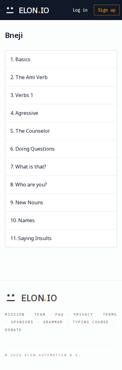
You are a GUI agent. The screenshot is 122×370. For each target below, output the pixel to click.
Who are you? (31, 184)
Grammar (53, 322)
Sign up (106, 10)
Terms (110, 314)
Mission (15, 314)
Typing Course (91, 322)
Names (26, 220)
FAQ (59, 314)
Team (40, 314)
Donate (13, 330)
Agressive (26, 113)
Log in (80, 10)
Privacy (83, 314)
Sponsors (22, 322)
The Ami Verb (31, 77)
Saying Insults (35, 238)
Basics (22, 59)
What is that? (30, 166)
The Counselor (32, 130)
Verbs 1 (24, 95)
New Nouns (29, 202)
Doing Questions (35, 148)
